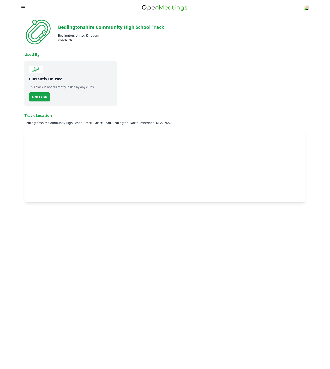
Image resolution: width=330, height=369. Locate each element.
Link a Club (39, 97)
